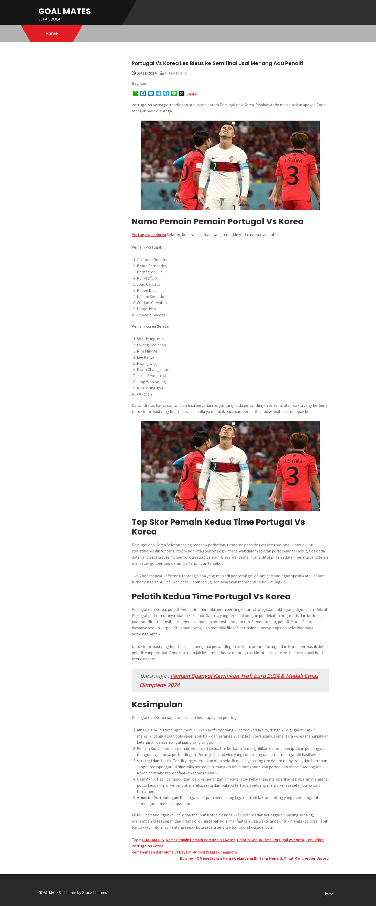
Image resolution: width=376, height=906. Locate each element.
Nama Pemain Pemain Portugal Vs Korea (200, 840)
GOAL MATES (64, 11)
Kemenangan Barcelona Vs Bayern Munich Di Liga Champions (185, 852)
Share (191, 94)
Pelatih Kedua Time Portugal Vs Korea (270, 840)
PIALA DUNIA (176, 73)
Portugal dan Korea (149, 234)
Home (52, 33)
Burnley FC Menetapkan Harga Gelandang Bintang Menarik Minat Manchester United (254, 858)
